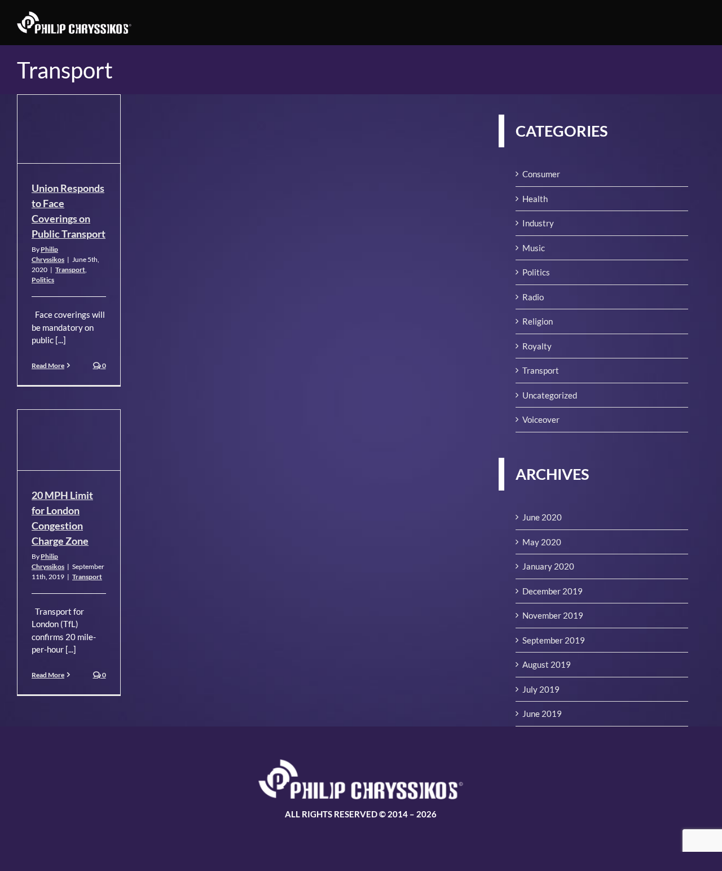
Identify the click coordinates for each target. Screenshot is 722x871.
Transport (70, 269)
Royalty (537, 346)
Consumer (541, 174)
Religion (537, 321)
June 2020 (542, 517)
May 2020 (541, 542)
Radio (533, 297)
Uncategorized (549, 395)
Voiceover (541, 419)
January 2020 (548, 566)
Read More (48, 365)
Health (535, 199)
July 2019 (541, 689)
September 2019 (553, 640)
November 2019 (552, 615)
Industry (538, 223)
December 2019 (552, 591)
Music (533, 248)
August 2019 (546, 664)
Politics (43, 279)
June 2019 (542, 713)
